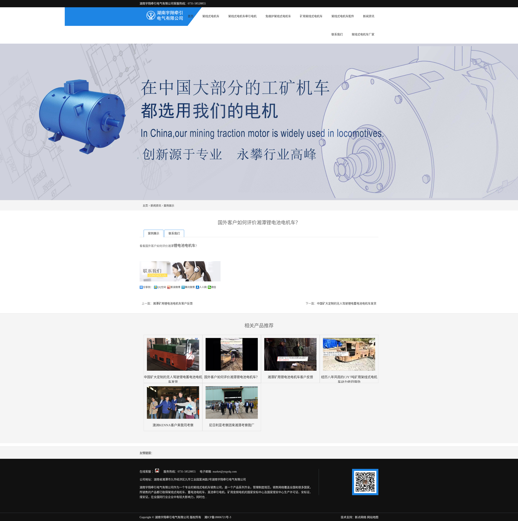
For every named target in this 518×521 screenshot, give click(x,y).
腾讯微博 (190, 287)
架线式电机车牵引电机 (242, 16)
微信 (213, 287)
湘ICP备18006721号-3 (217, 517)
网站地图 (372, 517)
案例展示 (169, 205)
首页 (190, 16)
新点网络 (360, 517)
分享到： (148, 287)
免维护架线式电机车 (278, 16)
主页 (145, 205)
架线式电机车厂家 (363, 34)
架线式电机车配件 (342, 16)
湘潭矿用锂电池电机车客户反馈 (173, 303)
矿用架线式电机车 (311, 16)
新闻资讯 (368, 16)
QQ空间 (161, 287)
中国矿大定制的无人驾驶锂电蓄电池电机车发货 (346, 303)
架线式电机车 (210, 16)
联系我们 (337, 34)
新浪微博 (175, 287)
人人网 (203, 287)
